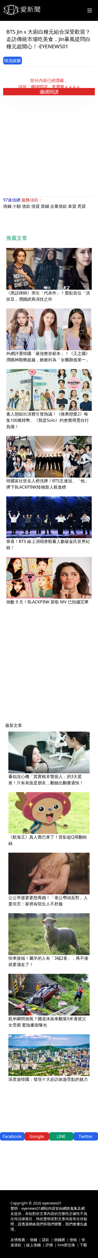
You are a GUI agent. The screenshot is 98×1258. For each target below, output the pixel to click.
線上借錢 (33, 1244)
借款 (26, 206)
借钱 (73, 1239)
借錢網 (59, 1239)
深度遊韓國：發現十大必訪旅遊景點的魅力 (48, 1079)
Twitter (86, 1136)
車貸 (72, 206)
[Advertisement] (49, 146)
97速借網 (11, 200)
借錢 (7, 206)
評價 (49, 1244)
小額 (17, 206)
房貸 (81, 206)
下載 (83, 1244)
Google (37, 1136)
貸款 (45, 1239)
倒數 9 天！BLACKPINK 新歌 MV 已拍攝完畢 (47, 602)
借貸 (35, 206)
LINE (61, 1136)
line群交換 (66, 1244)
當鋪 (45, 206)
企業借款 (58, 206)
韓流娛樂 (12, 60)
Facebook (12, 1136)
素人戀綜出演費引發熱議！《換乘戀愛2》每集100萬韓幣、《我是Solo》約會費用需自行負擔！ (47, 420)
